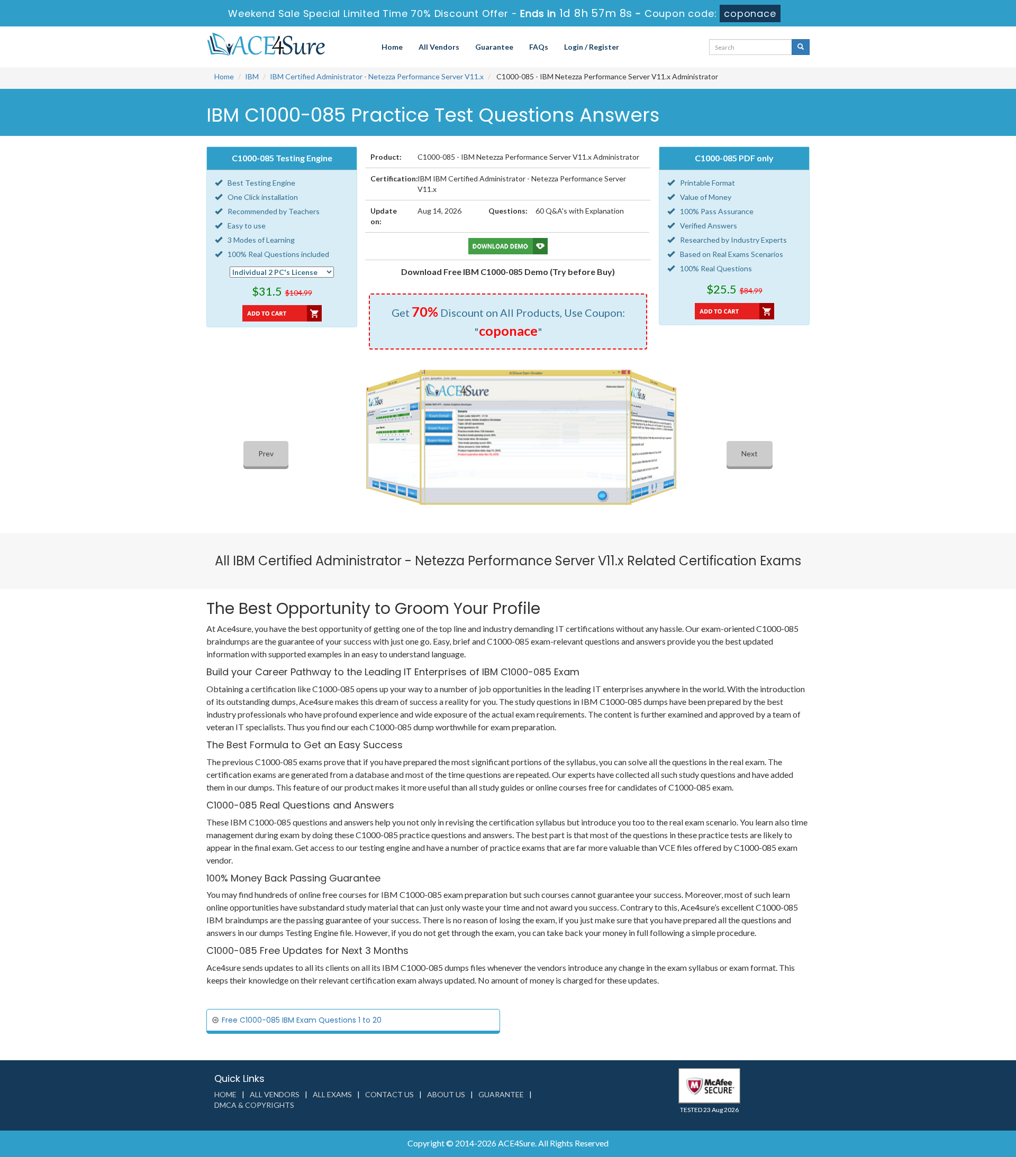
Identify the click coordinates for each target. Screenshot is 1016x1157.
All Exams (332, 1094)
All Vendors (439, 46)
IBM (252, 76)
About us (446, 1094)
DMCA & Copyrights (254, 1104)
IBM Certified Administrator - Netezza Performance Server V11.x (377, 76)
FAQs (538, 46)
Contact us (389, 1094)
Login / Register (591, 46)
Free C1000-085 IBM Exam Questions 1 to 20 (302, 1020)
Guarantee (494, 46)
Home (392, 46)
